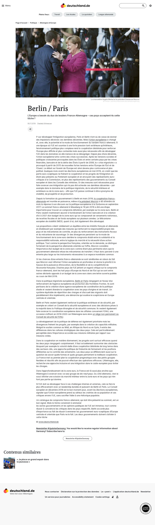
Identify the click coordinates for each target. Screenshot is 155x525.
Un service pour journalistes (57, 497)
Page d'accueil (21, 23)
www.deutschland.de (49, 422)
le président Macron (88, 201)
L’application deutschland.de (126, 491)
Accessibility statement (83, 497)
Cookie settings (102, 497)
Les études (70, 14)
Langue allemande (105, 14)
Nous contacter (52, 491)
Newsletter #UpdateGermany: (51, 428)
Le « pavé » (106, 491)
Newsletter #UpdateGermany (77, 438)
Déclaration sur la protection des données (80, 491)
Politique (33, 23)
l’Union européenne (98, 140)
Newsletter (146, 491)
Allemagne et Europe (48, 23)
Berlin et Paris (81, 281)
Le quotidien (87, 14)
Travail (57, 14)
